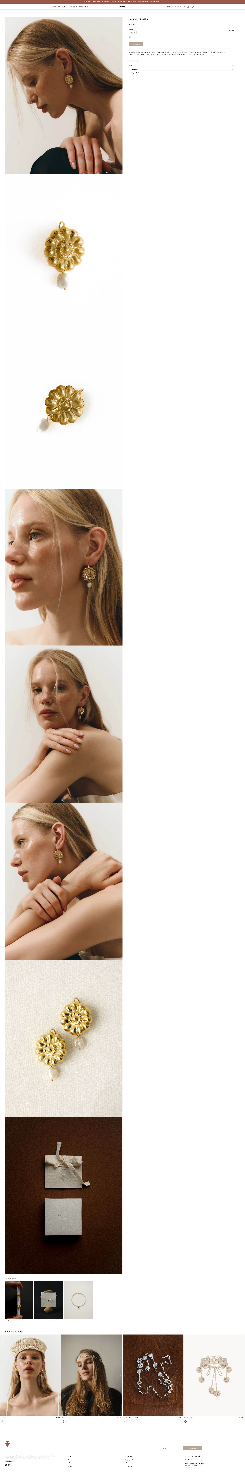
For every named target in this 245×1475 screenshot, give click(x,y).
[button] (64, 7)
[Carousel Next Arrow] (59, 1375)
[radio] (130, 37)
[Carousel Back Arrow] (2, 1375)
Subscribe (192, 1448)
